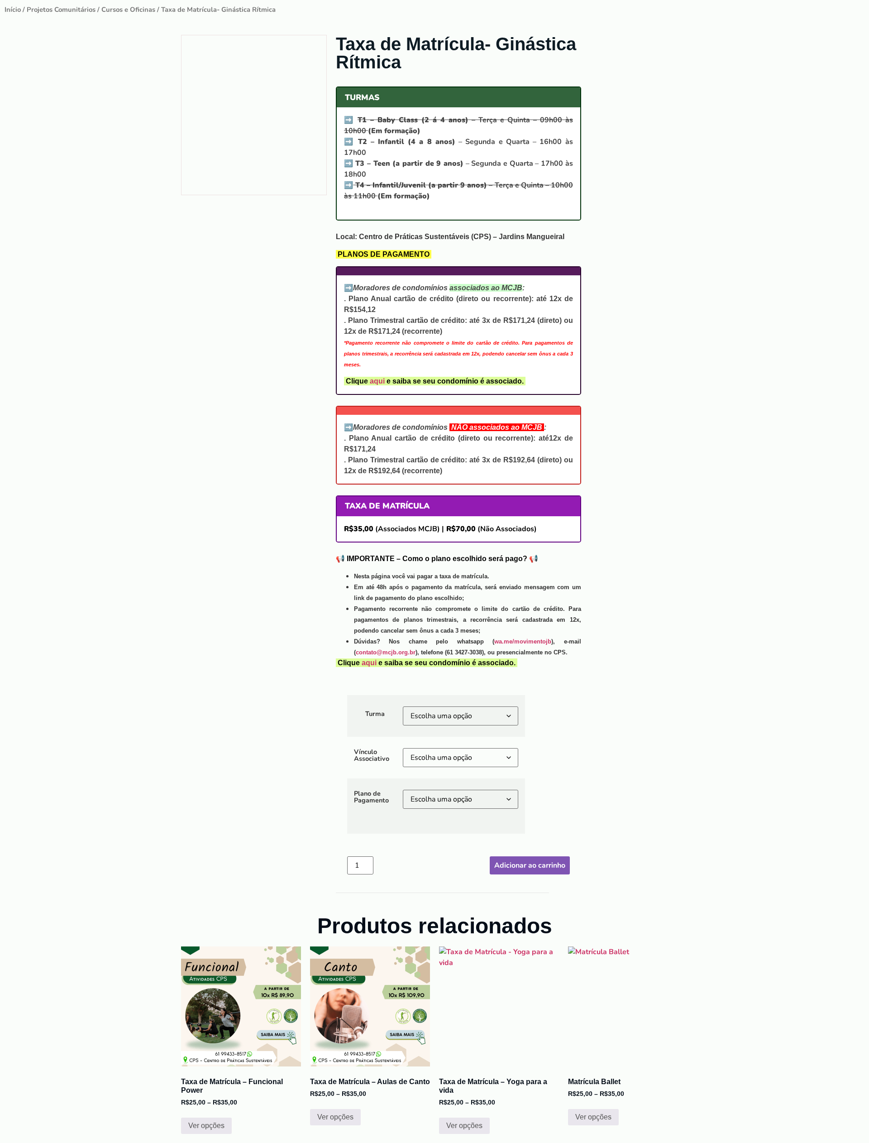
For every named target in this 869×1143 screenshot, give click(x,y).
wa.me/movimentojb (522, 641)
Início (13, 9)
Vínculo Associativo (371, 755)
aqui (377, 381)
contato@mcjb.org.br (385, 652)
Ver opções (206, 1125)
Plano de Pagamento (371, 796)
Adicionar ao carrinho (529, 865)
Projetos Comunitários (61, 9)
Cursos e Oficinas (128, 9)
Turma (375, 714)
